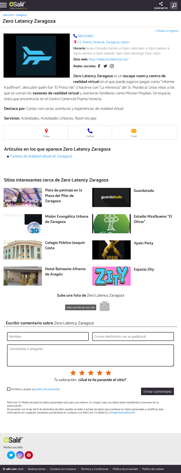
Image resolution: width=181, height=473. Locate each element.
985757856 (85, 36)
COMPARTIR (161, 8)
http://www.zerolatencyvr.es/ (109, 59)
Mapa (46, 136)
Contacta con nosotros (63, 469)
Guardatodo (144, 191)
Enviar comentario (157, 392)
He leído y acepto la (35, 389)
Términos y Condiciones (94, 469)
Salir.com (8, 15)
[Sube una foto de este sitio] (105, 307)
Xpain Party (143, 243)
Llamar (90, 136)
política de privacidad (47, 389)
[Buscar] (174, 5)
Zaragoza (21, 15)
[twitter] (11, 455)
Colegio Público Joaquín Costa (65, 245)
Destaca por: (15, 108)
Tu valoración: (65, 380)
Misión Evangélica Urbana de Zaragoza (66, 219)
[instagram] (20, 455)
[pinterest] (29, 455)
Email (134, 136)
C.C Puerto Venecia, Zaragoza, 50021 (103, 42)
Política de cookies (153, 469)
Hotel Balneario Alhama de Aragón (65, 272)
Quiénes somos (36, 469)
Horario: (79, 48)
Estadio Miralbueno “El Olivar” (153, 219)
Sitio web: (80, 59)
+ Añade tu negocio (166, 31)
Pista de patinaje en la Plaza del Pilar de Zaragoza (63, 196)
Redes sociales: (84, 66)
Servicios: (12, 118)
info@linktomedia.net (121, 412)
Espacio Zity (144, 270)
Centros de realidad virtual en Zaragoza (41, 156)
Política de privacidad (125, 469)
